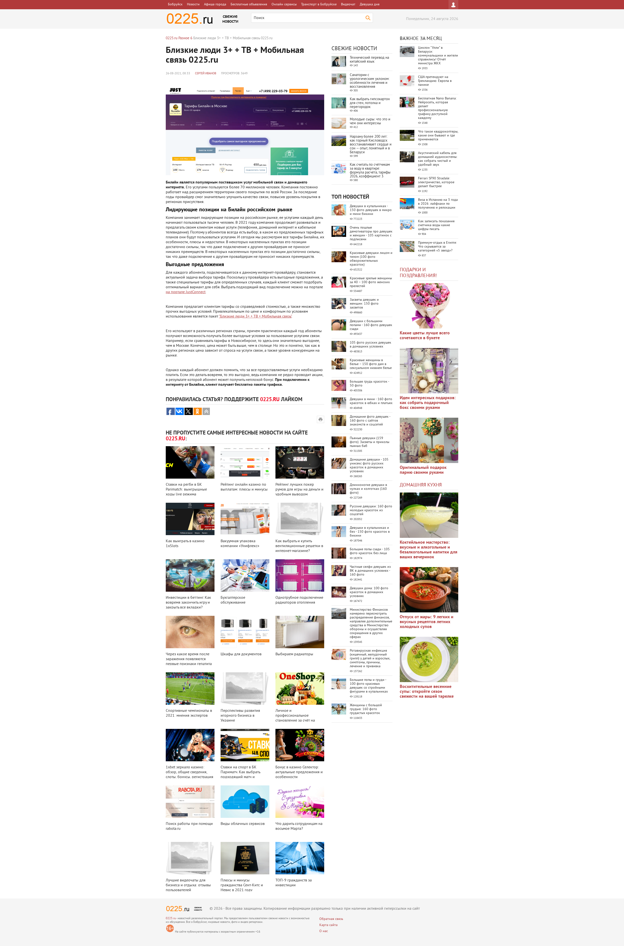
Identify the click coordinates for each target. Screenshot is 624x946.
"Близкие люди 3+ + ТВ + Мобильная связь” (255, 316)
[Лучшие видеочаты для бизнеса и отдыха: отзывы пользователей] (190, 858)
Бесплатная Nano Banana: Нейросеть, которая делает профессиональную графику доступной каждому (437, 108)
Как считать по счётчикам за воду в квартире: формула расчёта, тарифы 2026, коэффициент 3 (370, 171)
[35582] (429, 305)
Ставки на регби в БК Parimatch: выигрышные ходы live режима (186, 489)
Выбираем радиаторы (294, 654)
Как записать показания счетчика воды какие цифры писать (436, 225)
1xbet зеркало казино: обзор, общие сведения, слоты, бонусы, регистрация (189, 772)
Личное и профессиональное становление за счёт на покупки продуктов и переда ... (295, 720)
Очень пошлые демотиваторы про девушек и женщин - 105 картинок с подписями (371, 233)
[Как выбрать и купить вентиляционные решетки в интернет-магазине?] (299, 519)
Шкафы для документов (241, 654)
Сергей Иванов (205, 74)
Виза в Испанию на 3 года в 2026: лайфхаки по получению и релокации (438, 204)
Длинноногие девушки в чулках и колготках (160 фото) (368, 489)
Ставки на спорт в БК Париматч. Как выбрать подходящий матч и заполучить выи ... (240, 774)
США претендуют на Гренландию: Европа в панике (435, 81)
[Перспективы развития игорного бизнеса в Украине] (245, 688)
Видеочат (348, 4)
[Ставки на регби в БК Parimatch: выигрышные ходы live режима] (190, 462)
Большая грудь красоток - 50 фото (369, 384)
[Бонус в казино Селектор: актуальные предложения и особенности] (299, 745)
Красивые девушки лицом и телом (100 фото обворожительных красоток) (371, 259)
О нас (323, 931)
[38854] (429, 515)
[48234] (429, 370)
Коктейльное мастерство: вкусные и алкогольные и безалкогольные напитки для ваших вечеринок (428, 550)
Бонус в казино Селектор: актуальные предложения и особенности (299, 772)
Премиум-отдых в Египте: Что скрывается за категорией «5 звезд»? (437, 247)
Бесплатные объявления (249, 4)
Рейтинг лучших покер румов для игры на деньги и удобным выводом (299, 489)
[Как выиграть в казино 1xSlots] (190, 519)
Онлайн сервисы (284, 4)
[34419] (429, 440)
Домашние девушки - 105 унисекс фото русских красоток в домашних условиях (369, 465)
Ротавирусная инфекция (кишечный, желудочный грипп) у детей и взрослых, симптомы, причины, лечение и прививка (370, 658)
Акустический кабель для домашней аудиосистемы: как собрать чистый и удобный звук (437, 159)
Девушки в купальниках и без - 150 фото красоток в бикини (370, 532)
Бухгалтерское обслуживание (233, 600)
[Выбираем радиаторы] (299, 632)
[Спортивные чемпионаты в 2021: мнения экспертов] (190, 688)
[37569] (429, 589)
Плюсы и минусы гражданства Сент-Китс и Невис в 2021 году (242, 885)
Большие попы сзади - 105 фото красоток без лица (370, 551)
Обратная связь (331, 919)
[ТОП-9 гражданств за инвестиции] (299, 858)
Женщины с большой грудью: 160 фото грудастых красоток (366, 709)
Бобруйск (175, 4)
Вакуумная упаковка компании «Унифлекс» (240, 544)
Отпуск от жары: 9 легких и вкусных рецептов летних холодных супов (426, 622)
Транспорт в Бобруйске (319, 4)
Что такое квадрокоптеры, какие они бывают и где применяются (438, 136)
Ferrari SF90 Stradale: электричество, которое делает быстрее (436, 182)
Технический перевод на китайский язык (369, 60)
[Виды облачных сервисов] (245, 801)
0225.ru (171, 918)
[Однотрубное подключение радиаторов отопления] (299, 575)
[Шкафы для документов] (245, 632)
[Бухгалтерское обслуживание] (245, 575)
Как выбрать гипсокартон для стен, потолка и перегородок (370, 103)
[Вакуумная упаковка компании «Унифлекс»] (245, 519)
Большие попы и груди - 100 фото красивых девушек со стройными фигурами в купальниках (369, 686)
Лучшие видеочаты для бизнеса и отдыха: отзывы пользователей (188, 885)
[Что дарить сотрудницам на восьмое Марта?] (299, 801)
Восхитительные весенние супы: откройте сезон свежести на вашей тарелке (427, 691)
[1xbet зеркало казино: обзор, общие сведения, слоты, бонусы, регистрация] (190, 745)
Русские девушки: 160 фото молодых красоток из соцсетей (371, 510)
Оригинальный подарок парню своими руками (423, 470)
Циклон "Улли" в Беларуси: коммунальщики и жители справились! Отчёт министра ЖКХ (438, 56)
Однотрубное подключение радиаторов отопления (299, 600)
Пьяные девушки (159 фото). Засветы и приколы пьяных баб (369, 442)
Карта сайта (328, 925)
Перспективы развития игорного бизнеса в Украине (240, 715)
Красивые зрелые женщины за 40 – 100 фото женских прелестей (371, 282)
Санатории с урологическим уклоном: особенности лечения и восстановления (370, 81)
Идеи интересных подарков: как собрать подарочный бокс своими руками (428, 403)
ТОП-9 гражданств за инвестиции (293, 883)
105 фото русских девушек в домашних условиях (370, 345)
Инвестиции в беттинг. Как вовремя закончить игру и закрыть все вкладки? (188, 602)
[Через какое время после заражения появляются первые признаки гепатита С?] (190, 632)
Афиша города (215, 4)
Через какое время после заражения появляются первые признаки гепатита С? (189, 661)
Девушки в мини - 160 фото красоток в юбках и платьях (371, 401)
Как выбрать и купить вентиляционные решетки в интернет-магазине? (299, 546)
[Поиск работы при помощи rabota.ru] (190, 801)
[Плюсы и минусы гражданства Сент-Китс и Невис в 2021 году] (245, 858)
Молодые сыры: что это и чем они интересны (370, 121)
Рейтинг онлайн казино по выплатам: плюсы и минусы (244, 487)
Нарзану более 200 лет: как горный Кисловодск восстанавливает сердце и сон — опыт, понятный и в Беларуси (370, 145)
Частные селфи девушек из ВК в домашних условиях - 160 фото (370, 571)
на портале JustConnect (185, 292)
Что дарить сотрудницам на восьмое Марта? (298, 826)
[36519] (429, 659)
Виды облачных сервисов (243, 823)
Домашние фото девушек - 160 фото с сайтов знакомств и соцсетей (370, 421)
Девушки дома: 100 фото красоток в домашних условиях (369, 592)
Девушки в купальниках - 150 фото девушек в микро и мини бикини (371, 210)
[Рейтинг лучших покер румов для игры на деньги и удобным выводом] (299, 462)
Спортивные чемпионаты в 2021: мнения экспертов (189, 713)
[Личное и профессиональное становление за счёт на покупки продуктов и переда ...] (299, 688)
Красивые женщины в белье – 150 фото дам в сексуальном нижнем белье (371, 364)
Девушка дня (370, 4)
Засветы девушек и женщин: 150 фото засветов (364, 304)
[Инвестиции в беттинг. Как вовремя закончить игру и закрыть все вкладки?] (190, 575)
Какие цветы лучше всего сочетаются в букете (425, 335)
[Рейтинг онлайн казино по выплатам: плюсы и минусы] (245, 462)
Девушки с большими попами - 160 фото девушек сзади (371, 325)
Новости (193, 4)
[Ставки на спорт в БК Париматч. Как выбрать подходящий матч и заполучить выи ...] (245, 745)
